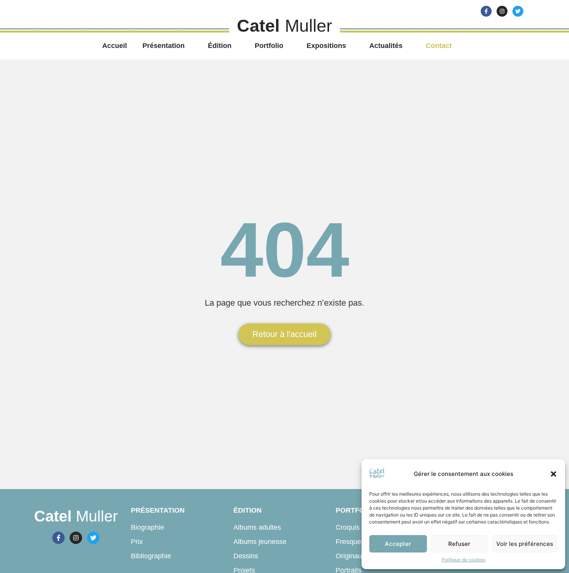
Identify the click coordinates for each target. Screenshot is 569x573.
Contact (439, 46)
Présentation (163, 46)
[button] (553, 474)
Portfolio (269, 46)
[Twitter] (517, 11)
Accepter (398, 543)
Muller (76, 516)
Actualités (386, 46)
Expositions (326, 46)
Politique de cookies (463, 560)
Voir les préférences (524, 543)
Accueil (114, 46)
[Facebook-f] (486, 11)
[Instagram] (502, 11)
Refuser (459, 543)
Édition (219, 46)
